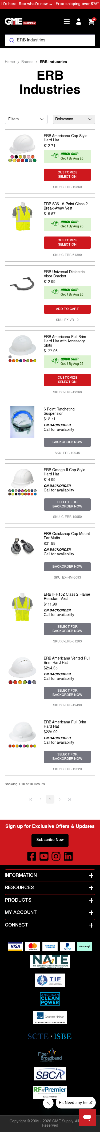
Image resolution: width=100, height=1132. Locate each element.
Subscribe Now (50, 840)
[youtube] (44, 856)
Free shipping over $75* (77, 4)
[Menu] (67, 22)
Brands (27, 62)
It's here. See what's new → (27, 4)
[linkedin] (68, 856)
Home (10, 62)
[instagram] (56, 856)
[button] (31, 799)
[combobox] (50, 40)
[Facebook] (32, 856)
